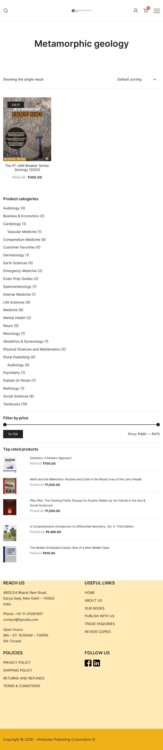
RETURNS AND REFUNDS (23, 678)
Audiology (11, 208)
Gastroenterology (17, 286)
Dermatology (13, 255)
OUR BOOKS (94, 608)
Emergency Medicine (20, 271)
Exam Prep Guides (18, 278)
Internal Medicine (17, 294)
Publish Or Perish (16, 380)
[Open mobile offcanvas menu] (157, 10)
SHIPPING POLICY (17, 670)
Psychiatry (11, 372)
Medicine (10, 310)
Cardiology (12, 224)
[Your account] (135, 10)
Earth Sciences (15, 263)
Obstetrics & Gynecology (23, 341)
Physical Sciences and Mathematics (31, 349)
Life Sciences (13, 302)
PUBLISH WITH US (99, 616)
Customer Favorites (19, 247)
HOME (90, 592)
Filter (13, 434)
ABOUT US (93, 600)
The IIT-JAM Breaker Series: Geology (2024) (27, 167)
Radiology (11, 388)
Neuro (8, 325)
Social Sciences (15, 396)
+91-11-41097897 (29, 614)
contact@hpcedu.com (20, 619)
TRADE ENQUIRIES (100, 624)
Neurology (11, 333)
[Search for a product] (5, 10)
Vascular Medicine (22, 232)
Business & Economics (21, 216)
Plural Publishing (16, 357)
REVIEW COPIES (98, 631)
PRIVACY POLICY (17, 662)
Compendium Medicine (21, 239)
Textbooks (11, 404)
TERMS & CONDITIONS (21, 686)
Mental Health (14, 318)
